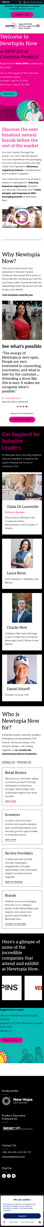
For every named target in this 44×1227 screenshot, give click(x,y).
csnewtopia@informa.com (13, 1156)
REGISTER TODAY (22, 419)
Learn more (10, 801)
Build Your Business (14, 881)
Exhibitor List (8, 762)
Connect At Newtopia (15, 923)
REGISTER (8, 93)
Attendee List (24, 762)
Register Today (22, 14)
